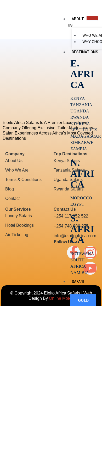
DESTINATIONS (85, 52)
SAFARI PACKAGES (77, 285)
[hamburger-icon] (92, 18)
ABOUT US (76, 22)
